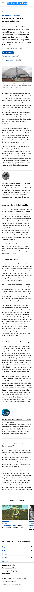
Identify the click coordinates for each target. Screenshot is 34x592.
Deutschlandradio (8, 565)
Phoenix (20, 579)
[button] (3, 3)
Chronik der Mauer (9, 581)
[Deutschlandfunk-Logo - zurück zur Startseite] (17, 3)
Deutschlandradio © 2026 (11, 584)
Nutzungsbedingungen (10, 571)
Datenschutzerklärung (10, 568)
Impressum (6, 573)
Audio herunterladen (11, 56)
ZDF (14, 579)
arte (25, 579)
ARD (10, 579)
